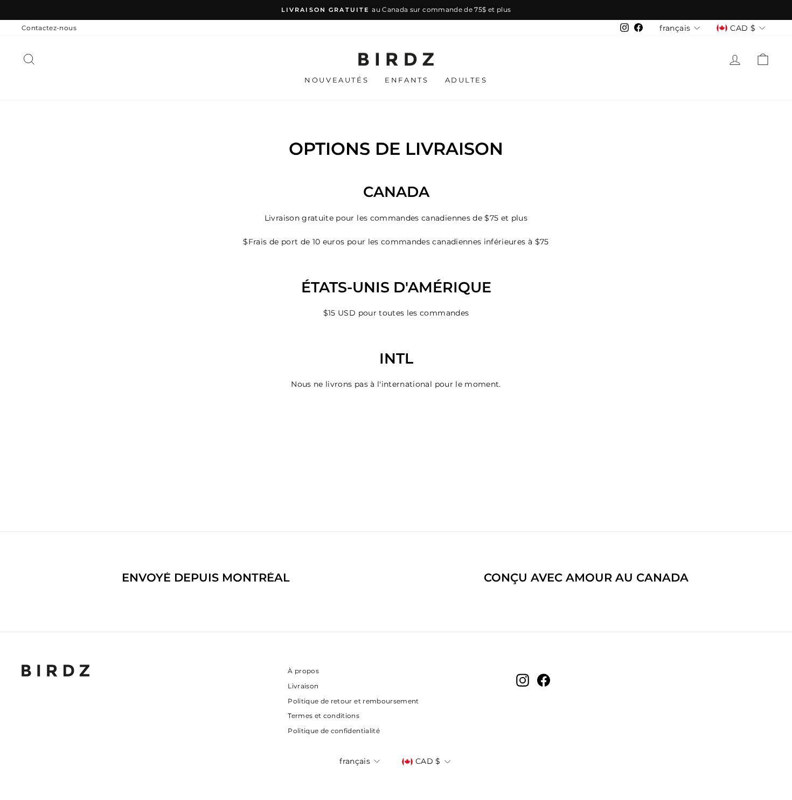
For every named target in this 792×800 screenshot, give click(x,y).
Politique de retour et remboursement (353, 701)
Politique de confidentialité (334, 731)
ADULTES (466, 80)
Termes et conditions (323, 716)
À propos (303, 671)
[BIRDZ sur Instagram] (522, 680)
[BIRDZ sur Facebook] (543, 680)
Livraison (303, 686)
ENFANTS (406, 80)
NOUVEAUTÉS (336, 80)
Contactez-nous (49, 28)
